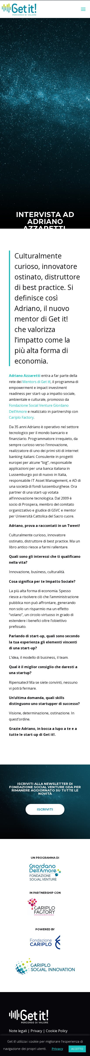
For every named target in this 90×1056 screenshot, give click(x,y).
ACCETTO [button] (77, 1049)
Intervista (52, 251)
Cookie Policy (57, 1030)
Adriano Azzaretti (24, 375)
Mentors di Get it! (36, 381)
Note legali (18, 1030)
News (66, 251)
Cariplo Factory (21, 417)
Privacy (36, 1030)
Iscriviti (45, 809)
